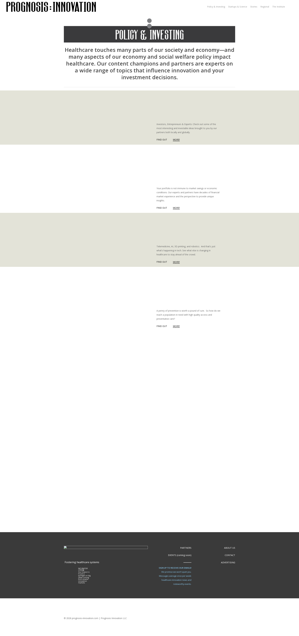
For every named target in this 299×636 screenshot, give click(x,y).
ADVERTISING (228, 562)
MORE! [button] (176, 139)
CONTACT (230, 555)
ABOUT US (229, 547)
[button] (183, 592)
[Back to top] (149, 634)
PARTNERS (185, 547)
